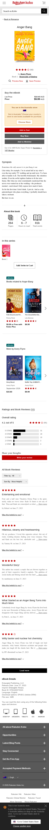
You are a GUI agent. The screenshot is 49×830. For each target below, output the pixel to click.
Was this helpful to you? (12, 515)
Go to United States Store (28, 822)
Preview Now (17, 81)
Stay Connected (11, 751)
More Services (16, 802)
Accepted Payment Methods (17, 768)
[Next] (45, 308)
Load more (24, 670)
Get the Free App (11, 759)
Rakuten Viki (16, 794)
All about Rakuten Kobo (14, 727)
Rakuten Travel (34, 798)
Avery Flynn (26, 74)
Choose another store (22, 826)
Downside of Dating (28, 77)
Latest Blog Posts (11, 743)
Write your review (24, 458)
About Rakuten (31, 802)
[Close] (45, 806)
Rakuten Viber (30, 794)
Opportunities (9, 735)
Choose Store (24, 122)
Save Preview (35, 81)
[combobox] (12, 475)
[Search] (44, 11)
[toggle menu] (4, 3)
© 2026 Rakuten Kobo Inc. (13, 785)
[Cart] (44, 3)
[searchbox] (24, 11)
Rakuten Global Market (15, 798)
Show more (41, 504)
